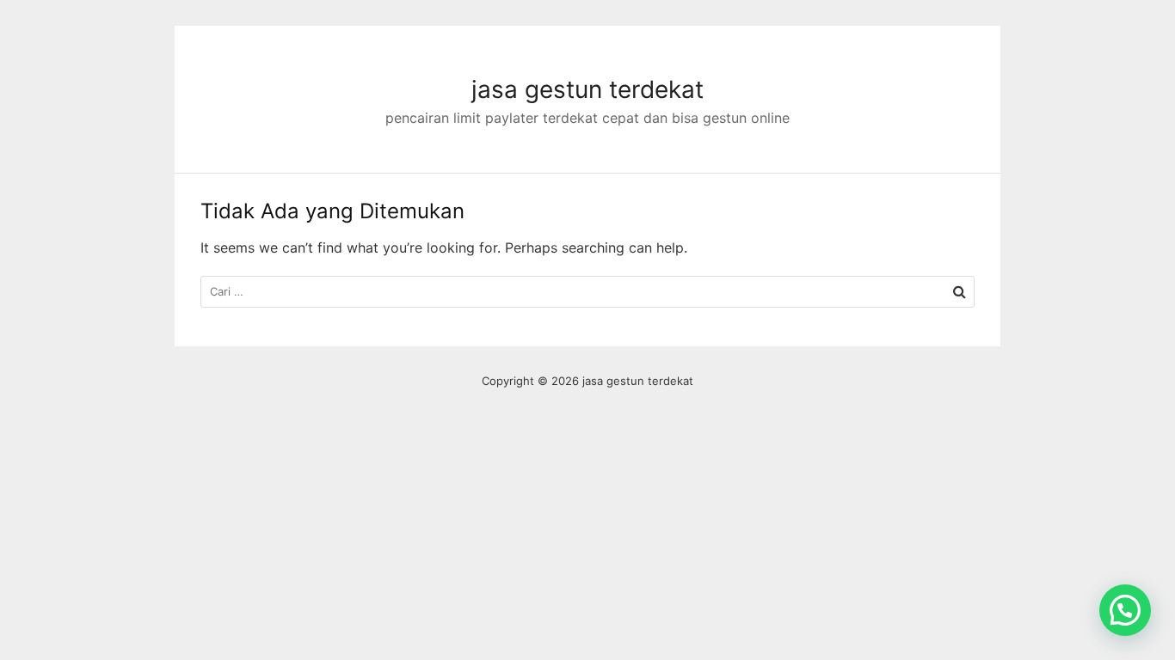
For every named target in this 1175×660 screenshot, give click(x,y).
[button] (1125, 610)
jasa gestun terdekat (587, 89)
